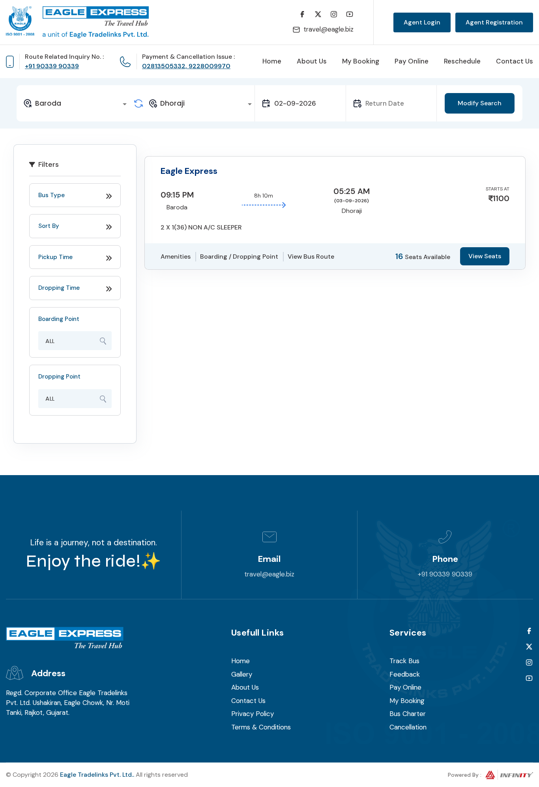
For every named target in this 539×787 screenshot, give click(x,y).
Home (271, 61)
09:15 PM (177, 195)
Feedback (404, 674)
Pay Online (412, 61)
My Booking (360, 61)
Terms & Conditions (261, 727)
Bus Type (51, 195)
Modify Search (480, 103)
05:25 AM (351, 191)
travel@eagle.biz (328, 29)
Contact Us (514, 61)
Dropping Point (59, 376)
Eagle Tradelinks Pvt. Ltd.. (97, 774)
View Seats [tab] (484, 256)
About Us (312, 61)
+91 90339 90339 (52, 66)
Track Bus (404, 660)
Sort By (48, 226)
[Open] (124, 104)
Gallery (241, 674)
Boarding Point (58, 319)
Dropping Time (59, 288)
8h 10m (263, 195)
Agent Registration (494, 22)
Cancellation (408, 727)
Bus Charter (407, 713)
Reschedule (462, 61)
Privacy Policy (252, 713)
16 (399, 256)
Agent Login (422, 22)
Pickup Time (55, 257)
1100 (501, 198)
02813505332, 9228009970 (186, 66)
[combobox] (76, 103)
